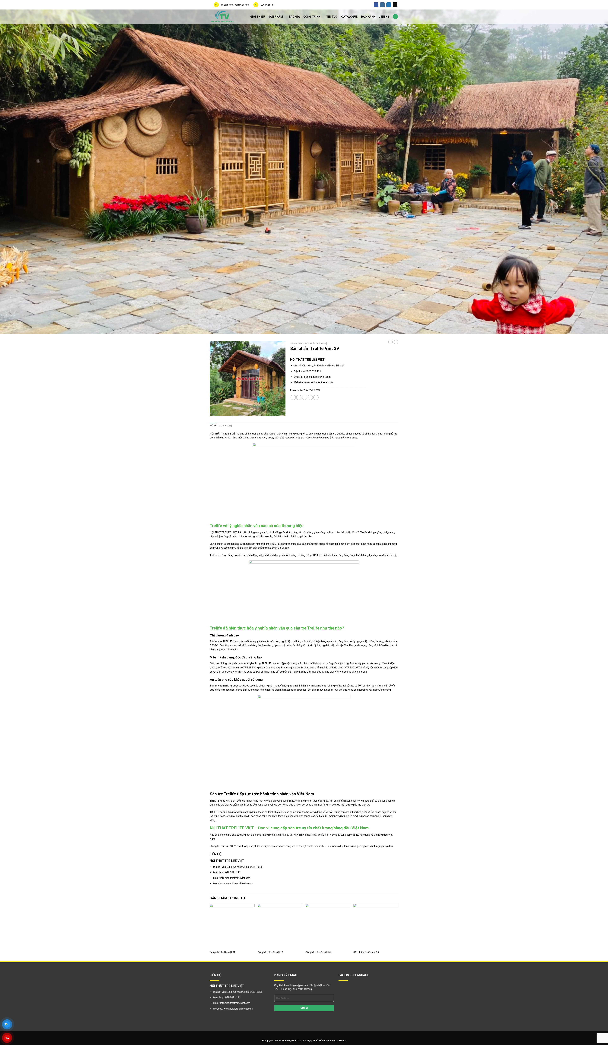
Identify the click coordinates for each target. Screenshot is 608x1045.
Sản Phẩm (275, 16)
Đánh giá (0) (225, 426)
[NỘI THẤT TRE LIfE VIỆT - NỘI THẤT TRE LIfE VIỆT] (226, 16)
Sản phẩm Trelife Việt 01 (222, 952)
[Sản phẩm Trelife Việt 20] (375, 926)
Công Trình (311, 16)
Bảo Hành (368, 16)
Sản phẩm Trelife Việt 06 (318, 952)
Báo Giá (294, 16)
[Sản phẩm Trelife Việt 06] (328, 926)
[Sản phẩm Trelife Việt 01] (232, 926)
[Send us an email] (395, 4)
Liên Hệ (384, 16)
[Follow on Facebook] (376, 4)
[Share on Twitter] (298, 397)
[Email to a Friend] (304, 397)
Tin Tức (332, 16)
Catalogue (349, 16)
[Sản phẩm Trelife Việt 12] (280, 926)
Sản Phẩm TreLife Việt (316, 343)
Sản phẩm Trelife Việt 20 (366, 952)
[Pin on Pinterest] (310, 397)
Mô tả (213, 426)
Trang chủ (296, 343)
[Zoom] (214, 412)
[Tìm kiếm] (395, 16)
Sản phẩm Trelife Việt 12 (270, 952)
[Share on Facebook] (293, 397)
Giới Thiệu (257, 16)
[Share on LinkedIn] (316, 397)
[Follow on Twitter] (388, 4)
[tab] (213, 426)
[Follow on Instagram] (382, 4)
